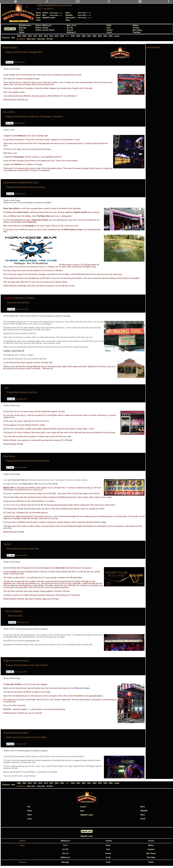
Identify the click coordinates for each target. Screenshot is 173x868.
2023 (100, 36)
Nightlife (69, 15)
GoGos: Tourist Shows (44, 30)
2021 (89, 36)
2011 (35, 36)
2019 (78, 36)
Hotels (21, 32)
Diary (68, 20)
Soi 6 (65, 845)
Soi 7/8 (70, 28)
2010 (30, 36)
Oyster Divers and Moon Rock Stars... (21, 182)
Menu (38, 15)
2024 (105, 36)
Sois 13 (70, 30)
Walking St (71, 32)
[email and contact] (78, 2)
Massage (22, 28)
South (109, 32)
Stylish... (8, 544)
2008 (19, 36)
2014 (51, 36)
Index (38, 18)
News (68, 13)
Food (21, 30)
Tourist (151, 841)
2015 (57, 36)
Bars (44, 15)
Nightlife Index (9, 29)
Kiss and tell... (9, 112)
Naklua (135, 25)
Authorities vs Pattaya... (25, 298)
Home (38, 13)
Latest (117, 36)
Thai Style (151, 857)
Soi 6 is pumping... (14, 611)
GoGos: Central (41, 28)
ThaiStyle (137, 32)
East (108, 28)
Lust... (7, 388)
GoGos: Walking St (43, 25)
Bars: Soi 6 (71, 25)
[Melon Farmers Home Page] (16, 2)
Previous (6, 38)
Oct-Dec (50, 39)
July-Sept (41, 39)
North (109, 25)
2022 (94, 36)
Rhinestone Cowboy (82, 688)
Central (110, 30)
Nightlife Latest (48, 18)
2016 (62, 36)
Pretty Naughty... (10, 47)
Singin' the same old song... (16, 660)
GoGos (45, 13)
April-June (31, 39)
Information (70, 18)
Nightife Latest (87, 836)
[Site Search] (109, 2)
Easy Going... (9, 456)
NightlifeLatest (25, 25)
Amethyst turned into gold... (16, 733)
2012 (40, 36)
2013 (46, 36)
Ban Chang (137, 30)
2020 (84, 36)
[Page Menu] (140, 2)
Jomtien (136, 28)
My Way (52, 493)
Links (38, 20)
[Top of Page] (169, 2)
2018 (73, 36)
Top (28, 807)
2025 (111, 36)
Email (142, 819)
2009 (24, 36)
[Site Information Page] (46, 2)
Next (13, 38)
